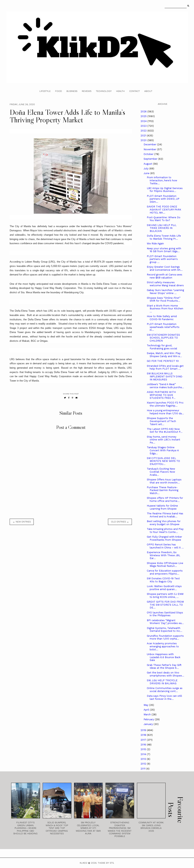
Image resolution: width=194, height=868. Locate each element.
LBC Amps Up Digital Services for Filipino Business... (165, 190)
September (151, 158)
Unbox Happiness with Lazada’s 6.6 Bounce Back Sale (163, 657)
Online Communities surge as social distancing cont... (164, 690)
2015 (144, 749)
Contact (134, 91)
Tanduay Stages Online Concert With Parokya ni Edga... (163, 450)
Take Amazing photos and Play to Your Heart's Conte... (165, 530)
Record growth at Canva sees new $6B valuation (164, 276)
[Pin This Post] (72, 397)
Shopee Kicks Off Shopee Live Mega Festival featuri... (165, 565)
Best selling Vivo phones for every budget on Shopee (164, 523)
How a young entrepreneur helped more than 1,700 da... (165, 412)
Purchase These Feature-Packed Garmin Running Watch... (162, 490)
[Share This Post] (68, 397)
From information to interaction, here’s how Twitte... (162, 180)
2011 (143, 768)
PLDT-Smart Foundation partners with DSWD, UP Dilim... (163, 199)
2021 (144, 135)
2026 (144, 111)
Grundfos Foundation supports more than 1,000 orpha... (165, 637)
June (147, 173)
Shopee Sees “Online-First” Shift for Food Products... (163, 299)
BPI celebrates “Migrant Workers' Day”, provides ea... (165, 622)
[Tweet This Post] (65, 397)
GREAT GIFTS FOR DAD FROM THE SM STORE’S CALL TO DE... (165, 604)
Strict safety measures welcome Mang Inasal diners (165, 284)
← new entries (22, 521)
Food (58, 91)
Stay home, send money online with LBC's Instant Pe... (163, 439)
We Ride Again (155, 243)
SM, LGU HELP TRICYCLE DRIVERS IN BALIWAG (162, 682)
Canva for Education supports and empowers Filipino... (165, 572)
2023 (144, 125)
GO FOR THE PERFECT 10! (163, 361)
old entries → (120, 521)
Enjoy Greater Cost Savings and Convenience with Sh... (165, 268)
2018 (144, 734)
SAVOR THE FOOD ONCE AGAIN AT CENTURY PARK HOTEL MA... (164, 209)
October (149, 154)
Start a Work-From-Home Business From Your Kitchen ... (165, 308)
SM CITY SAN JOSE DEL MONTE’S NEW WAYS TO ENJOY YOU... (163, 461)
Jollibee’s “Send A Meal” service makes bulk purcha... (165, 386)
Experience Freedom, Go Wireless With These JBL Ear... (163, 555)
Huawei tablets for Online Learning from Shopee (162, 507)
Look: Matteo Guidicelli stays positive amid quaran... (164, 588)
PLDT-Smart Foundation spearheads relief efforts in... (163, 327)
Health (120, 91)
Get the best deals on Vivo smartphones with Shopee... (165, 674)
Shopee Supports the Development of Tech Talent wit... (161, 421)
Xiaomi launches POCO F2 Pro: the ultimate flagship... (165, 404)
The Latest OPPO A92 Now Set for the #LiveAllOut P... (164, 430)
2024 (144, 121)
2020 (144, 140)
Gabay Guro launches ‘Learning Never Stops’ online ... (165, 292)
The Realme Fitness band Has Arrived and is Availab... (165, 515)
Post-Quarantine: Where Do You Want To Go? (163, 219)
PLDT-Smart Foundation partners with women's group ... (162, 259)
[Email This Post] (76, 397)
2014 (144, 754)
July (146, 168)
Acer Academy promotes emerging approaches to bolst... (163, 646)
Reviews (86, 91)
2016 (144, 744)
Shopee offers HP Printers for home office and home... (165, 499)
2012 (144, 763)
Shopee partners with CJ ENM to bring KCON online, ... (165, 595)
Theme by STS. (106, 863)
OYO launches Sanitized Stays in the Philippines (165, 614)
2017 (144, 739)
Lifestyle (45, 91)
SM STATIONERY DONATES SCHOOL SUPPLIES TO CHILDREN (163, 337)
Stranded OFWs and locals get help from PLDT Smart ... (165, 367)
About (148, 91)
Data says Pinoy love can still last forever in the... (164, 697)
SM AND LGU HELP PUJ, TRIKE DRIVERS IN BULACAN (161, 228)
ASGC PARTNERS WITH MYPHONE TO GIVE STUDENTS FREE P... (161, 395)
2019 (144, 730)
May (146, 705)
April (147, 709)
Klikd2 (83, 863)
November (150, 149)
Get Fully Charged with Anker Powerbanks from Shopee (164, 538)
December (150, 144)
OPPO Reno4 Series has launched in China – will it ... (165, 546)
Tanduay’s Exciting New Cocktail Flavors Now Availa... (161, 471)
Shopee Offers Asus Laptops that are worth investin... (164, 481)
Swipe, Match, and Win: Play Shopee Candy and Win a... (164, 355)
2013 (144, 759)
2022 (144, 130)
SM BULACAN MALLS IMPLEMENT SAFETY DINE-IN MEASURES (165, 376)
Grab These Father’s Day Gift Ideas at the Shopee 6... (164, 666)
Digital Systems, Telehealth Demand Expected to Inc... (164, 630)
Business (71, 91)
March (148, 714)
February (149, 719)
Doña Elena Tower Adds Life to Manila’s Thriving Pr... (164, 237)
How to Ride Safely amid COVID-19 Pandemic (162, 318)
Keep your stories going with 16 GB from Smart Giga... (164, 250)
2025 (144, 116)
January (149, 724)
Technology (104, 91)
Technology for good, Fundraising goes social (162, 347)
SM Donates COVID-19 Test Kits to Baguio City (163, 580)
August (148, 163)
